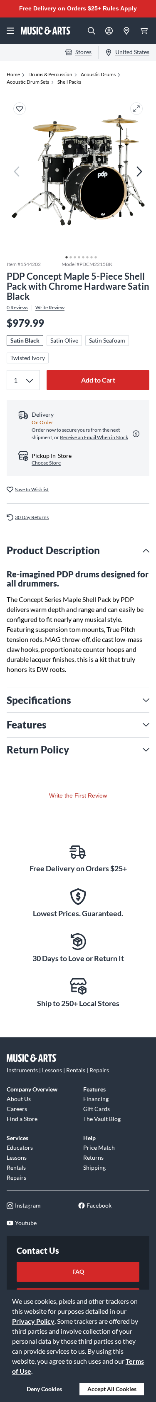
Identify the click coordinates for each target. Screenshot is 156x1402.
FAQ (78, 1271)
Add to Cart (98, 380)
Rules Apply (120, 8)
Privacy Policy (33, 1321)
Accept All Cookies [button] (111, 1388)
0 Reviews (17, 308)
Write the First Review (78, 795)
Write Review (49, 308)
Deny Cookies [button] (44, 1388)
